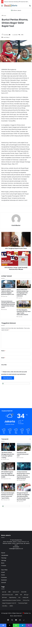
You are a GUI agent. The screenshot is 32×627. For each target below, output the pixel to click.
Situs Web (4, 364)
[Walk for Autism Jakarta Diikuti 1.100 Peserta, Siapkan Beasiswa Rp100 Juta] (8, 284)
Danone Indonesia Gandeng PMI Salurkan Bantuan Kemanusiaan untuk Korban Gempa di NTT (8, 304)
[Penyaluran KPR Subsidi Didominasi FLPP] (24, 447)
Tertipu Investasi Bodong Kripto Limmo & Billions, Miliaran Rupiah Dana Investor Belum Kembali (23, 475)
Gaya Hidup (4, 569)
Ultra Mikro (4, 605)
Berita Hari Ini (16, 591)
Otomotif (3, 582)
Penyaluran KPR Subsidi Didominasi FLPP (22, 454)
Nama (3, 350)
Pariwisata (4, 577)
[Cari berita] (30, 6)
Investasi (3, 565)
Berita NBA (23, 591)
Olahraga (3, 560)
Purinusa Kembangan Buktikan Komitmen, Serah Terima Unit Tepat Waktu (7, 495)
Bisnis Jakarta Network (16, 615)
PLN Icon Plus (26, 600)
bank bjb (4, 591)
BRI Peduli (4, 597)
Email (3, 357)
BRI (21, 594)
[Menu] (2, 6)
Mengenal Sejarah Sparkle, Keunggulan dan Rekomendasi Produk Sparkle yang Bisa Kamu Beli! (23, 496)
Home (4, 15)
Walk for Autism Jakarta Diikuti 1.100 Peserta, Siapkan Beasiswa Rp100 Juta (7, 292)
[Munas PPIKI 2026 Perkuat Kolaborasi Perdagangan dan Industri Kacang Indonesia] (24, 284)
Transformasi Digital (22, 603)
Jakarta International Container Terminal (11, 600)
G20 (19, 597)
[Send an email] (9, 34)
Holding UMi (25, 597)
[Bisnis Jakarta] (10, 6)
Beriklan (26, 613)
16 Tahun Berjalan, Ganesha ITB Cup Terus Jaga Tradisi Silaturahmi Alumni (24, 312)
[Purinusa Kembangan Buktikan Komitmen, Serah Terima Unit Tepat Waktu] (8, 487)
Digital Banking (12, 597)
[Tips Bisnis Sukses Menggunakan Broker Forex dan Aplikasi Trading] (8, 447)
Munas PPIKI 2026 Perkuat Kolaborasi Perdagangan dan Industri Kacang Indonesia (22, 293)
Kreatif (3, 572)
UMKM (11, 605)
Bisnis (2, 563)
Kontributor (6, 34)
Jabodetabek (4, 555)
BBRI (9, 591)
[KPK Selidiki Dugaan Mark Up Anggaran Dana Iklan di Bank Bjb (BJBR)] (8, 466)
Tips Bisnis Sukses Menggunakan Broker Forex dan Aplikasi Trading (7, 455)
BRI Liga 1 (26, 594)
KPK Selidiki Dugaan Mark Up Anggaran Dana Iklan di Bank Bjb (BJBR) (7, 474)
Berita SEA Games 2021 (7, 594)
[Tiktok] (24, 620)
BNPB (16, 594)
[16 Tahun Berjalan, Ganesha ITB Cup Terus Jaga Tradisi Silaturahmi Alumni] (24, 304)
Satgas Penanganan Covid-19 (9, 603)
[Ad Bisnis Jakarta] (16, 10)
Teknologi (3, 558)
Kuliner (3, 575)
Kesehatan (4, 580)
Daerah (3, 552)
